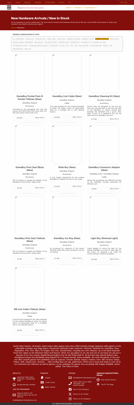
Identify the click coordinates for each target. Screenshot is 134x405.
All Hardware (18, 39)
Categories (37, 2)
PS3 (71, 45)
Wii (111, 45)
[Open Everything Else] (96, 8)
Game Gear (61, 39)
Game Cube (51, 39)
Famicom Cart (40, 39)
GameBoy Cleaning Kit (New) (104, 96)
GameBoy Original (102, 39)
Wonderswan (18, 49)
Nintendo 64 (74, 42)
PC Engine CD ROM (98, 42)
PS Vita (62, 45)
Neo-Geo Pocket (51, 42)
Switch (105, 45)
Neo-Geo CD (38, 42)
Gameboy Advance (73, 39)
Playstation (53, 45)
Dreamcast (29, 39)
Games (18, 2)
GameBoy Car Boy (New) (67, 238)
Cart (69, 2)
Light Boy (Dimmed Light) (104, 238)
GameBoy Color (88, 39)
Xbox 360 (28, 49)
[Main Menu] (9, 7)
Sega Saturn (83, 45)
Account (61, 2)
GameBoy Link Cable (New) (67, 96)
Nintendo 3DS (63, 42)
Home (13, 28)
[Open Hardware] (82, 8)
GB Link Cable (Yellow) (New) (30, 309)
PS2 (67, 45)
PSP (76, 45)
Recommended (50, 2)
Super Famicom (95, 45)
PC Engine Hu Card (20, 45)
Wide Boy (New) (67, 167)
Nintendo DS (85, 42)
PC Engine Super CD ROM (38, 45)
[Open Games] (72, 8)
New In (9, 2)
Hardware (27, 2)
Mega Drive (114, 39)
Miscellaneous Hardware (23, 42)
